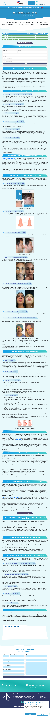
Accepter (30, 714)
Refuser (42, 714)
